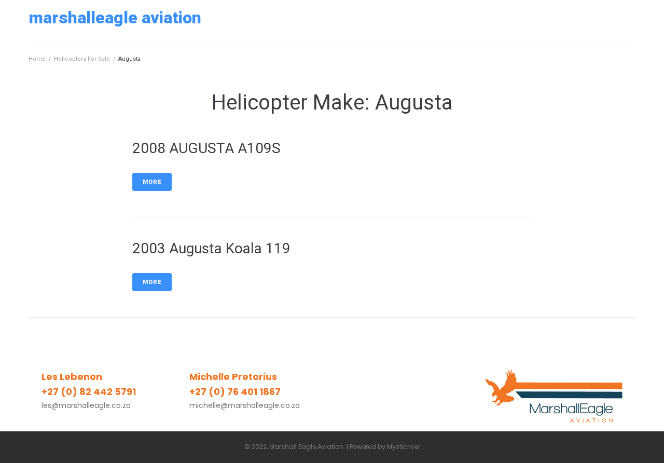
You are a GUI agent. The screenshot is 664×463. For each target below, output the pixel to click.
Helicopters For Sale (82, 59)
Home (37, 59)
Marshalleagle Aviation (115, 18)
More (152, 182)
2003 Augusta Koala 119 (211, 248)
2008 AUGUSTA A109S (206, 148)
